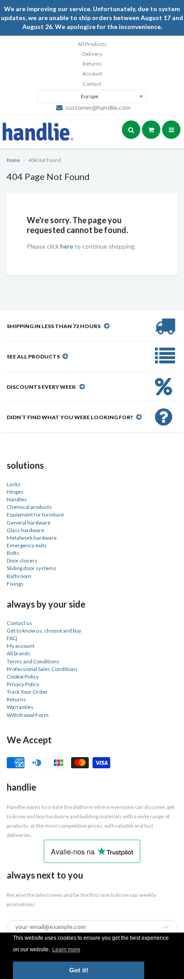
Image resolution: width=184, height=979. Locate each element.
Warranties (20, 707)
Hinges (15, 491)
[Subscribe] (166, 927)
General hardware (28, 522)
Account (92, 73)
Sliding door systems (31, 568)
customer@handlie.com (97, 107)
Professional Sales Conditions (42, 669)
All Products (92, 44)
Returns (92, 63)
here (66, 246)
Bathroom (19, 576)
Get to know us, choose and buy (44, 630)
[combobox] (92, 96)
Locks (14, 484)
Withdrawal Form (28, 715)
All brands (18, 653)
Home (13, 160)
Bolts (13, 553)
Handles (17, 499)
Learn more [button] (66, 949)
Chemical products (29, 507)
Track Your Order (27, 691)
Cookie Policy (23, 676)
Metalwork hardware (32, 537)
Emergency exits (27, 545)
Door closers (22, 560)
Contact (92, 83)
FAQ (12, 638)
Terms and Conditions (33, 661)
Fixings (15, 583)
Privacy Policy (23, 684)
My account (20, 645)
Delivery (92, 53)
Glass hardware (25, 530)
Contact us (19, 623)
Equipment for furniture (35, 514)
